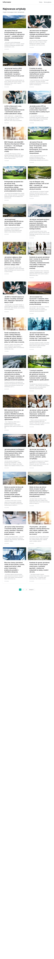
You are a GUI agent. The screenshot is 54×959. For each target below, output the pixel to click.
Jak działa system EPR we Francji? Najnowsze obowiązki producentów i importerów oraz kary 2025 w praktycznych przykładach (39, 109)
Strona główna (47, 2)
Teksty (40, 2)
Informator (7, 2)
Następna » (31, 589)
